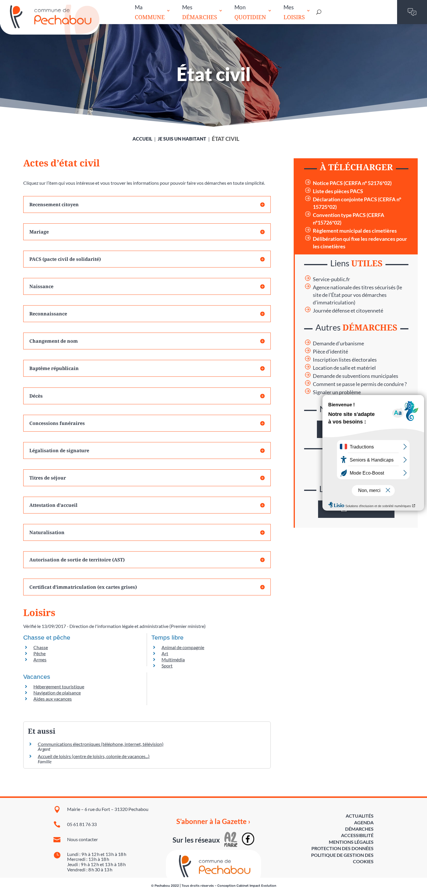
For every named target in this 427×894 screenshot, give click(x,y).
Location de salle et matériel (344, 368)
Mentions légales (351, 842)
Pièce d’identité (330, 352)
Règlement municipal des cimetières (355, 231)
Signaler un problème (337, 392)
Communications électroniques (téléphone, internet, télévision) (101, 744)
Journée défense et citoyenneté (348, 311)
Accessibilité (357, 835)
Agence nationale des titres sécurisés (354, 287)
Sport (167, 665)
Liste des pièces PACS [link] (338, 191)
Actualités (360, 815)
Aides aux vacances (52, 698)
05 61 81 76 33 (82, 824)
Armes (39, 659)
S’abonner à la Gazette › (213, 821)
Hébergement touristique (58, 686)
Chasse (40, 647)
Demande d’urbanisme (338, 343)
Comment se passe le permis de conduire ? (360, 384)
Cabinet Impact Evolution (256, 886)
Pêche (39, 653)
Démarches (359, 829)
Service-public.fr (331, 279)
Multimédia (173, 659)
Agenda (364, 822)
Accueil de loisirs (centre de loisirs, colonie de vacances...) (94, 756)
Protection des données (342, 848)
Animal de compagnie (183, 647)
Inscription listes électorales (345, 360)
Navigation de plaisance (57, 692)
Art (165, 653)
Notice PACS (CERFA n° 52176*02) (352, 183)
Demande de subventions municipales (355, 376)
